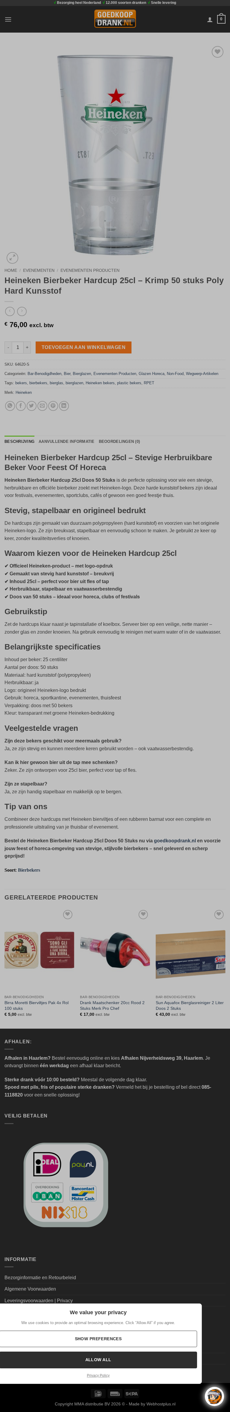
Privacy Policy (98, 1375)
